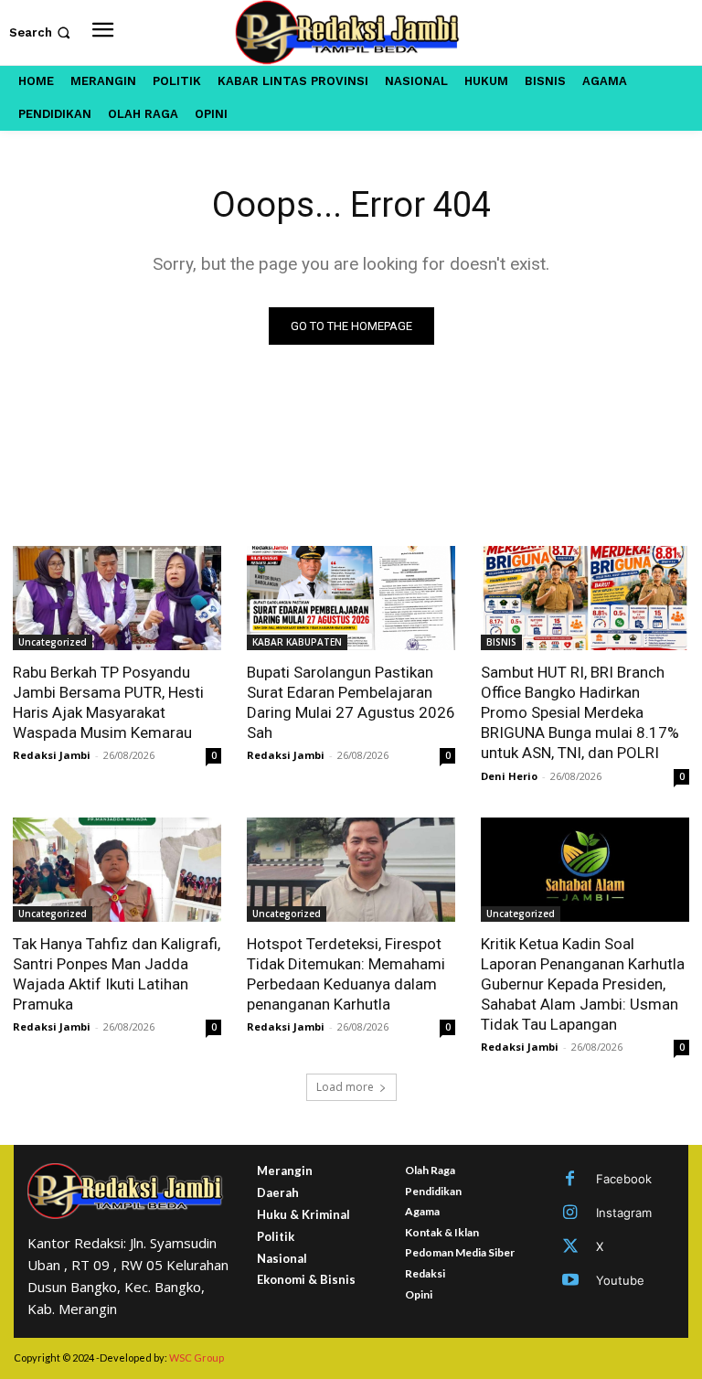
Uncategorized (52, 642)
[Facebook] (570, 1179)
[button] (41, 32)
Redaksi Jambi (51, 755)
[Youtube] (570, 1281)
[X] (570, 1247)
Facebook (624, 1178)
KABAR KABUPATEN (297, 642)
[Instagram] (570, 1213)
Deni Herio (509, 776)
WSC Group (196, 1357)
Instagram (624, 1212)
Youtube (620, 1280)
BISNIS (501, 642)
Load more (345, 1087)
